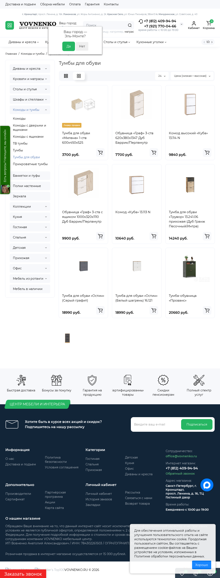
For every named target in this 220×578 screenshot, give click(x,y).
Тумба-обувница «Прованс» (183, 298)
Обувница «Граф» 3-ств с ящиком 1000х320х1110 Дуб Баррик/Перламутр (82, 216)
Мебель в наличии (28, 289)
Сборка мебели (52, 4)
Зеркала (19, 196)
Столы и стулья (25, 89)
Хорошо (201, 565)
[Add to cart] (100, 152)
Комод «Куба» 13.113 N (132, 212)
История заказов (99, 499)
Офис (17, 268)
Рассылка (132, 492)
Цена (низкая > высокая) (190, 75)
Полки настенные (27, 186)
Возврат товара (137, 504)
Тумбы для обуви (26, 157)
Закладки (93, 505)
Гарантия (92, 4)
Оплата (75, 4)
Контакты (111, 4)
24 (160, 75)
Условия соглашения (61, 467)
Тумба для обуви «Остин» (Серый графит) (83, 298)
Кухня (17, 217)
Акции (50, 502)
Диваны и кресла (26, 69)
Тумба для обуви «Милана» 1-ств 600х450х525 (76, 138)
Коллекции (22, 206)
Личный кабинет (99, 494)
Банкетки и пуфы (26, 176)
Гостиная (20, 227)
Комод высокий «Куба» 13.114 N (188, 135)
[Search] (129, 25)
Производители (18, 494)
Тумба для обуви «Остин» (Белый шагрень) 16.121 (136, 298)
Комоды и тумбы (26, 110)
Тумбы (18, 150)
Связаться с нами (138, 498)
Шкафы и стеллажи (28, 99)
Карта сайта (54, 508)
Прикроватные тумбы (30, 164)
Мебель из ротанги (28, 279)
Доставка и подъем (20, 4)
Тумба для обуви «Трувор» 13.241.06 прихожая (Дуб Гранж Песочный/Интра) (187, 219)
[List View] (66, 76)
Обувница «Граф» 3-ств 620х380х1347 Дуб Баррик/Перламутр (134, 138)
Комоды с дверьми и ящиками (29, 128)
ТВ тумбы (20, 143)
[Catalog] (9, 25)
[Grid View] (79, 76)
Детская (19, 248)
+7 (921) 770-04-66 (160, 26)
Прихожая (21, 258)
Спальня (19, 237)
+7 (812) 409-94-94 (159, 21)
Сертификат (15, 499)
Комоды (19, 119)
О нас (9, 459)
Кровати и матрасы (28, 79)
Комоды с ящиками (28, 137)
